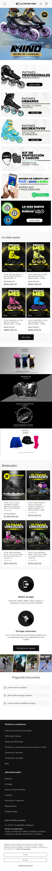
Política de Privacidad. (23, 849)
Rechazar (25, 860)
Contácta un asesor (26, 648)
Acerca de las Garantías (15, 790)
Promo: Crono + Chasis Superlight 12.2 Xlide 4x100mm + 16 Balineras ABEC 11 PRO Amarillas (12, 505)
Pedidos (8, 779)
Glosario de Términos (14, 753)
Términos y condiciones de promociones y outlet (25, 747)
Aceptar (25, 854)
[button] (4, 4)
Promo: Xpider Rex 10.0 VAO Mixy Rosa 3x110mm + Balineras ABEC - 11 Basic (13, 322)
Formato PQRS (11, 811)
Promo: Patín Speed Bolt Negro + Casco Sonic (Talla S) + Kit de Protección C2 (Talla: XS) (37, 555)
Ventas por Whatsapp (14, 742)
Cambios (8, 795)
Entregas (8, 784)
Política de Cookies (13, 736)
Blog (7, 763)
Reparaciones (10, 806)
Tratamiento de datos (14, 758)
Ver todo (26, 337)
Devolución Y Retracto (14, 800)
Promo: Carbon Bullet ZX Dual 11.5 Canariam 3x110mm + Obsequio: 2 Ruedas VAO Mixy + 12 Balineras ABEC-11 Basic (36, 506)
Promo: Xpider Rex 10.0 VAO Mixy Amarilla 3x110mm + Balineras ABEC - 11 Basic (37, 276)
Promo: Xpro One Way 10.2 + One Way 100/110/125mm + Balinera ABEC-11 (13, 276)
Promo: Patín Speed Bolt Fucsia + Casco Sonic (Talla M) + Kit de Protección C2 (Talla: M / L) (13, 555)
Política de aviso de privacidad (18, 731)
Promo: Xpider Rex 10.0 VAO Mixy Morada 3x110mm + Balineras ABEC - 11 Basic (37, 322)
